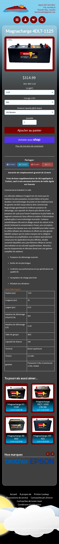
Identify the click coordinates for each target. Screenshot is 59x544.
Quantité (29, 118)
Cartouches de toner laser (29, 501)
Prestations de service (17, 497)
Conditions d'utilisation (29, 504)
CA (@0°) (29, 88)
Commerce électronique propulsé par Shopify (29, 533)
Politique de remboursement (29, 507)
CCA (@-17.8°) (29, 98)
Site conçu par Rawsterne (29, 531)
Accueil (13, 494)
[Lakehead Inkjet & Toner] (16, 8)
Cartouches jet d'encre (42, 497)
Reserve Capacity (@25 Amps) (29, 108)
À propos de (25, 494)
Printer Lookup (41, 494)
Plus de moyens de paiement (29, 146)
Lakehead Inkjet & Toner (27, 528)
